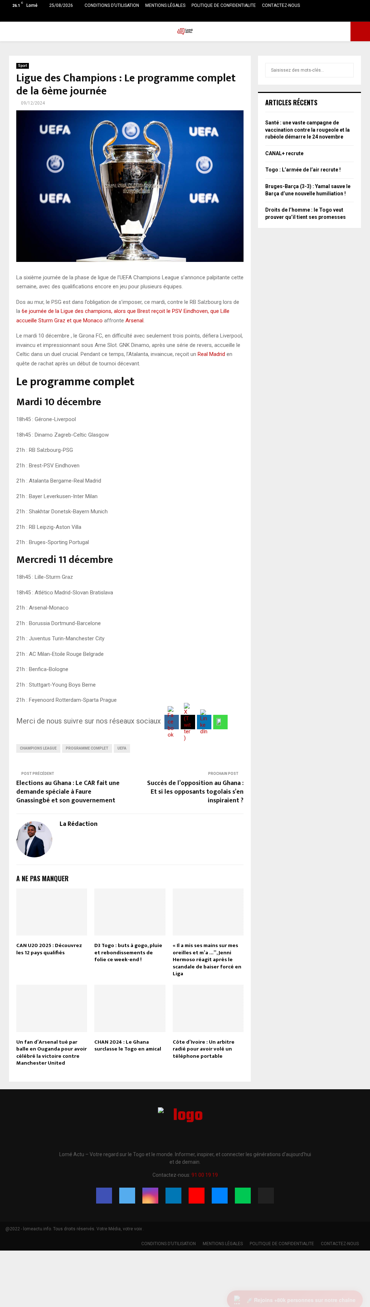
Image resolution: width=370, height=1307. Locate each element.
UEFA (121, 748)
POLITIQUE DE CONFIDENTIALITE (224, 5)
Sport (22, 66)
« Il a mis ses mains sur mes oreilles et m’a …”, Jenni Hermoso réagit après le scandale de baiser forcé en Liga (207, 959)
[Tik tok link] (363, 16)
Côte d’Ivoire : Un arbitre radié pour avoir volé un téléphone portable (204, 1049)
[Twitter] (127, 1196)
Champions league (38, 748)
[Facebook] (104, 1196)
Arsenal (134, 320)
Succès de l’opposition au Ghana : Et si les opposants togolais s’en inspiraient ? (195, 792)
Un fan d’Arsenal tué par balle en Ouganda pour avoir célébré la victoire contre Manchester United (51, 1052)
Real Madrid (211, 354)
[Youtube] (197, 1196)
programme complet (87, 748)
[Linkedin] (173, 1196)
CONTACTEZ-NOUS (281, 5)
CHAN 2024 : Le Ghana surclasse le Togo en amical (127, 1045)
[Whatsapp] (243, 1196)
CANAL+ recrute (284, 153)
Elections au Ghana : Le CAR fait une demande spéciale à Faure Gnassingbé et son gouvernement (68, 792)
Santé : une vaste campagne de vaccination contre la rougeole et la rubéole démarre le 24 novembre (307, 130)
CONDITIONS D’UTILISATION (112, 5)
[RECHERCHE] (346, 70)
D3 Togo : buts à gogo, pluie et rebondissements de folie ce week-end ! (128, 952)
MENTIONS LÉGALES (165, 5)
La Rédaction (79, 824)
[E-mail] (220, 1196)
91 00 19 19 (205, 1175)
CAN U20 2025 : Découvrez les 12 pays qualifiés (49, 949)
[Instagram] (150, 1196)
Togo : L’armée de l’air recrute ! (303, 170)
